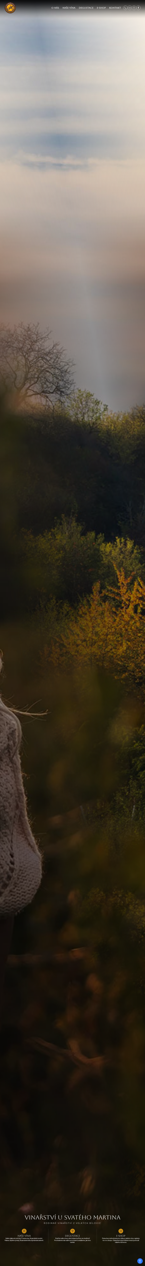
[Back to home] (10, 7)
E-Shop (101, 7)
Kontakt (115, 7)
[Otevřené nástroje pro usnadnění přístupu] (140, 1261)
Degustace (86, 7)
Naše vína (69, 7)
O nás (55, 7)
